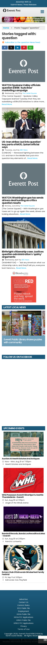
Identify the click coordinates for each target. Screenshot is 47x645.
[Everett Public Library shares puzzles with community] (23, 323)
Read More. (7, 104)
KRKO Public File (23, 620)
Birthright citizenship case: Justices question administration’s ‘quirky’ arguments (22, 254)
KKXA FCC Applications (23, 617)
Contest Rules (23, 605)
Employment (23, 611)
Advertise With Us (23, 2)
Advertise (23, 599)
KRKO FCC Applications (23, 623)
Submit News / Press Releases (23, 4)
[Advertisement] (23, 19)
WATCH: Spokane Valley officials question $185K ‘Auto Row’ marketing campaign (21, 87)
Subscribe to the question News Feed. (22, 42)
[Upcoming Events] (23, 444)
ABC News (24, 150)
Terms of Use (24, 629)
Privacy (23, 626)
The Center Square (29, 93)
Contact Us (23, 602)
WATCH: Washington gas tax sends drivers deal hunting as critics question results (22, 200)
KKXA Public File (23, 614)
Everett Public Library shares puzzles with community (23, 341)
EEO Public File (23, 608)
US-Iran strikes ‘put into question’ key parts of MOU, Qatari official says (21, 144)
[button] (42, 12)
